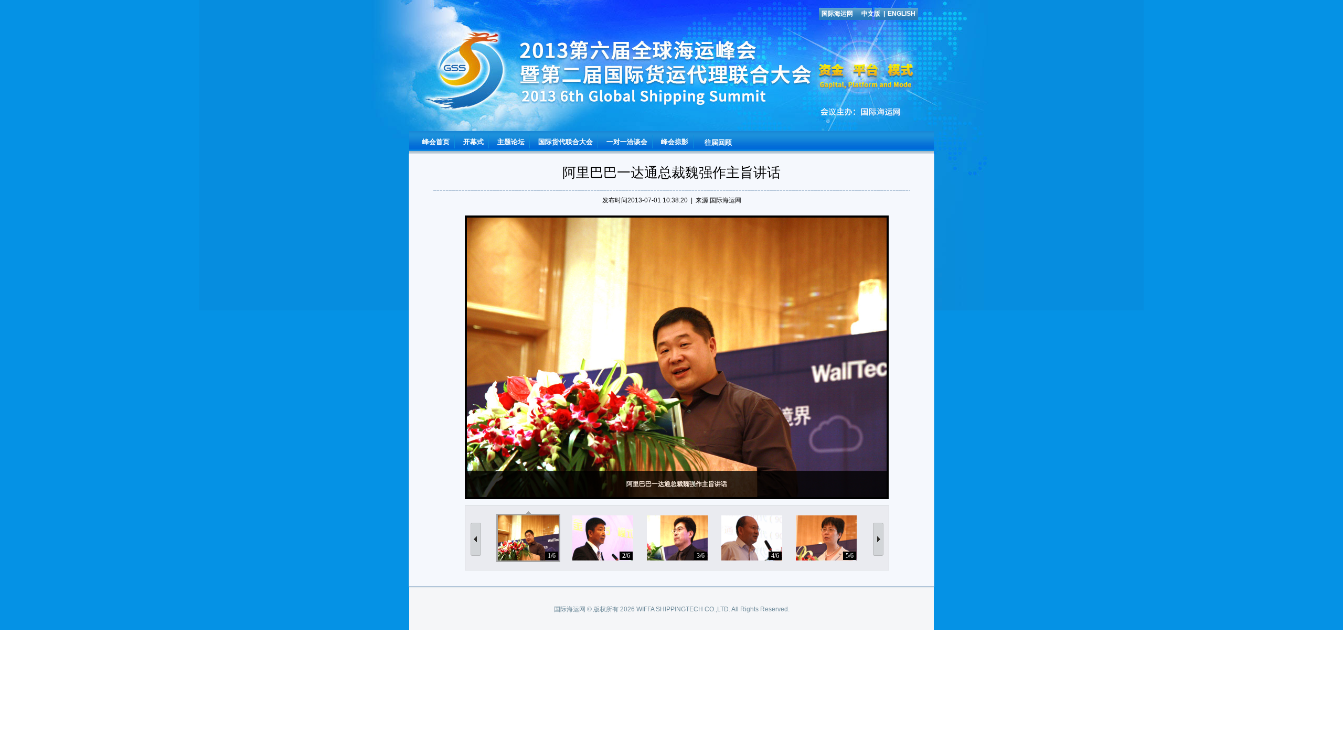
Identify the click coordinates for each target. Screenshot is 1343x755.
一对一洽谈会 (626, 142)
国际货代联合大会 (565, 142)
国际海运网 (837, 13)
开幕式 (473, 142)
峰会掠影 (674, 142)
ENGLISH (901, 13)
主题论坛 (511, 142)
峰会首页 (436, 142)
